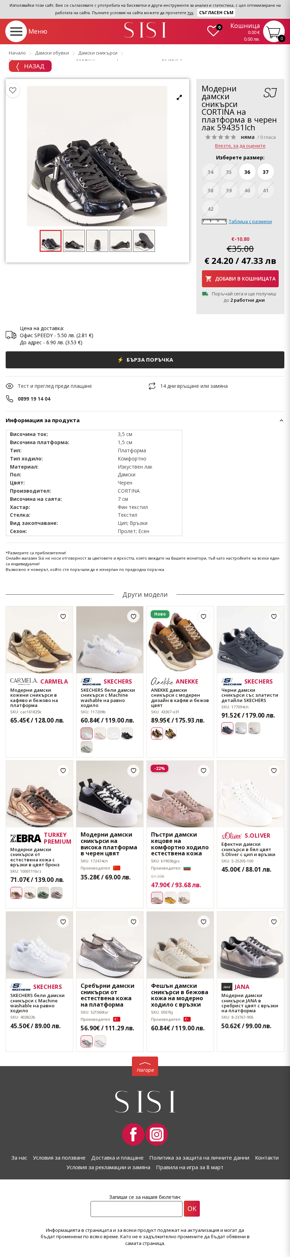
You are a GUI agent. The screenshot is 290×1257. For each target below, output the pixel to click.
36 (247, 172)
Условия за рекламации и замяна (108, 1167)
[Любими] (13, 90)
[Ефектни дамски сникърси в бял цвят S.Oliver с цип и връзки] (250, 794)
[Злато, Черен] (184, 898)
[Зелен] (87, 747)
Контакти (267, 1157)
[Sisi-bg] (145, 30)
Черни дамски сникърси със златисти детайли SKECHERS (249, 695)
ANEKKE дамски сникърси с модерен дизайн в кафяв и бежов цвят (180, 697)
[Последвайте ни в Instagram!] (156, 1134)
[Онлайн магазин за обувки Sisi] (145, 1101)
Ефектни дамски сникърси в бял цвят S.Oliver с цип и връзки (248, 849)
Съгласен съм (216, 13)
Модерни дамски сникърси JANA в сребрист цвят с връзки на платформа (249, 1003)
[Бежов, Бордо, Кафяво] (170, 733)
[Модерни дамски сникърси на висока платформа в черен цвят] (109, 794)
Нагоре (145, 1069)
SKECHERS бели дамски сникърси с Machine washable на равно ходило (108, 697)
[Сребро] (100, 1041)
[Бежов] (100, 733)
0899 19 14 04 (34, 398)
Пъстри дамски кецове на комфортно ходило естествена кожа (180, 844)
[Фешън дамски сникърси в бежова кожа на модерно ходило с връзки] (180, 945)
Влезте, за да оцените (240, 146)
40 (247, 190)
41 (265, 190)
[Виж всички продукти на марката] (270, 93)
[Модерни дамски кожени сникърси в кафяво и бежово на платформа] (39, 639)
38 (210, 190)
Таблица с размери (250, 221)
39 (229, 190)
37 (265, 172)
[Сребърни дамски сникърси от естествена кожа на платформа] (109, 945)
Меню (37, 31)
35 (229, 172)
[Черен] (127, 733)
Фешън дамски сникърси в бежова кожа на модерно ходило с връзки (179, 995)
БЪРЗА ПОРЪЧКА (145, 359)
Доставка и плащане (117, 1157)
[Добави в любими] (63, 616)
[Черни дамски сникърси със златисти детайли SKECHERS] (250, 639)
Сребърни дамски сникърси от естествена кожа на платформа (107, 995)
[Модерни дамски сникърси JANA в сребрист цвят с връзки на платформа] (250, 945)
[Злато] (30, 893)
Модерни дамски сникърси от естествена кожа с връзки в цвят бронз (34, 857)
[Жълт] (170, 898)
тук (190, 12)
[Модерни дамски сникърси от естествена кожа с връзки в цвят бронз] (39, 794)
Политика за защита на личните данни (199, 1157)
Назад (34, 66)
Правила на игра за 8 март (190, 1167)
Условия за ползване (59, 1157)
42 (210, 208)
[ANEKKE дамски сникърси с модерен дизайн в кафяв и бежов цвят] (180, 639)
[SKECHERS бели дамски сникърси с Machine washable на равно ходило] (109, 639)
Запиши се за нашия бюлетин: (145, 1197)
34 (210, 172)
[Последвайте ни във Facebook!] (133, 1134)
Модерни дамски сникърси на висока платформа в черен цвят (109, 844)
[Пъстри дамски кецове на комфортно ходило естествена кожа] (180, 794)
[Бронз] (57, 893)
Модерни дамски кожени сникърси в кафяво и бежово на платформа (34, 697)
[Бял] (114, 733)
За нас (19, 1157)
